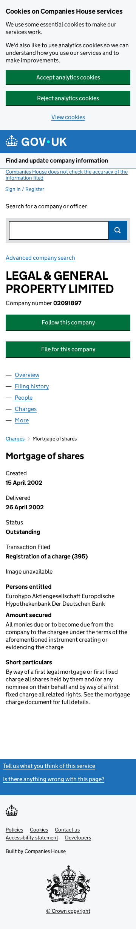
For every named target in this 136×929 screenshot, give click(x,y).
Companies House (45, 851)
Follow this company (68, 322)
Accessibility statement (32, 837)
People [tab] (23, 397)
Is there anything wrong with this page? (53, 779)
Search (117, 230)
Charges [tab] (26, 409)
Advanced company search (40, 257)
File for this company (68, 349)
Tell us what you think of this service (49, 765)
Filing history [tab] (32, 386)
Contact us (67, 829)
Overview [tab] (27, 374)
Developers (78, 837)
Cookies (39, 829)
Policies (14, 829)
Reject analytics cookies (68, 98)
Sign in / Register (24, 189)
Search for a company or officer (46, 206)
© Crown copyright (68, 910)
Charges (15, 438)
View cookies (68, 117)
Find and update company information (57, 160)
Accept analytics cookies (68, 77)
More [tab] (22, 420)
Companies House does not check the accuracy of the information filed (67, 174)
